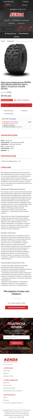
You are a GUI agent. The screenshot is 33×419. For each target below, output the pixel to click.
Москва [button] (13, 119)
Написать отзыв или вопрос (16, 307)
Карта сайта (8, 385)
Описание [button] (24, 110)
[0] (29, 29)
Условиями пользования (21, 348)
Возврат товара (9, 376)
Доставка (7, 370)
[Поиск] (2, 29)
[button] (8, 5)
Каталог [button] (7, 20)
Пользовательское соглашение (13, 390)
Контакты (21, 23)
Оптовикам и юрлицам (21, 20)
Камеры (16, 36)
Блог (6, 397)
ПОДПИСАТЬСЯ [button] (16, 343)
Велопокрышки (23, 33)
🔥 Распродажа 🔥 (11, 33)
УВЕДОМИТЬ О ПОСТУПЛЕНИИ (16, 105)
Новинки (11, 23)
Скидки (7, 400)
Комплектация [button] (8, 113)
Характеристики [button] (8, 110)
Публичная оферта (10, 388)
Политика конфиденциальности (14, 403)
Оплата (7, 373)
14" (8, 150)
